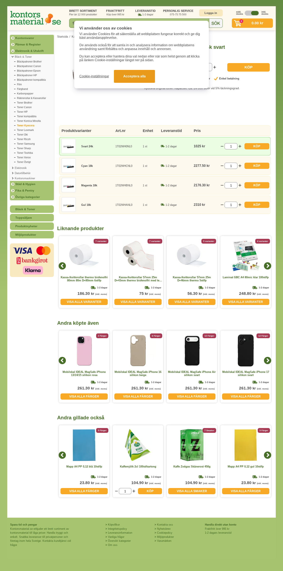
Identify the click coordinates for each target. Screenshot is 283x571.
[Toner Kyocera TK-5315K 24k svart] (97, 100)
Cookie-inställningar (94, 76)
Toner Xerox (24, 157)
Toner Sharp (24, 148)
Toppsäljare (23, 217)
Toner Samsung (26, 143)
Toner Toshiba (25, 152)
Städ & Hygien (25, 184)
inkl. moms (263, 13)
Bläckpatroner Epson (29, 70)
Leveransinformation (120, 532)
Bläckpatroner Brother (29, 61)
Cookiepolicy (164, 532)
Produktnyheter (26, 226)
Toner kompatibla (26, 116)
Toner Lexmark (25, 130)
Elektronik (21, 168)
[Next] (267, 266)
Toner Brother (24, 102)
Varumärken (164, 540)
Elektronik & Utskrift (29, 50)
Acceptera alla (134, 76)
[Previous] (62, 266)
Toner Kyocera (25, 125)
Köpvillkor (114, 524)
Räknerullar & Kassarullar (31, 98)
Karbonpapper (25, 93)
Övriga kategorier (27, 197)
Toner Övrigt (24, 162)
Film (19, 84)
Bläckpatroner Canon (29, 66)
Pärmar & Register (28, 44)
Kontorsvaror (24, 38)
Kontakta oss (165, 524)
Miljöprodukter (25, 234)
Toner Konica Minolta (29, 121)
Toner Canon (24, 107)
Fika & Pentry (24, 190)
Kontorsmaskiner (25, 178)
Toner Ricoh (24, 139)
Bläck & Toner (23, 56)
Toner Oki (22, 134)
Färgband (22, 89)
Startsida (62, 36)
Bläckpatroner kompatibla (31, 79)
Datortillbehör (22, 173)
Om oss (112, 545)
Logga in (210, 13)
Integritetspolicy (117, 528)
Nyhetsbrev (164, 528)
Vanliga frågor (116, 536)
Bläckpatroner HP (27, 75)
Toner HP (22, 111)
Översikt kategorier (119, 540)
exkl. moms (238, 13)
